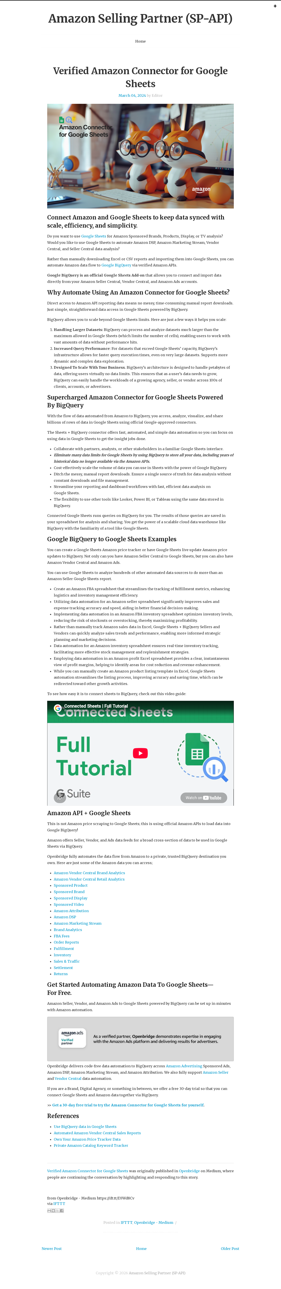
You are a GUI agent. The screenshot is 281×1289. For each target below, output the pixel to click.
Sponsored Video (69, 904)
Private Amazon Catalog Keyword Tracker (91, 1145)
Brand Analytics (68, 930)
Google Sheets (93, 236)
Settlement (63, 967)
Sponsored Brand (69, 892)
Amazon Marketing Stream (77, 923)
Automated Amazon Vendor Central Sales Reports (97, 1133)
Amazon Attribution (71, 911)
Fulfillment (64, 948)
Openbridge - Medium (153, 1222)
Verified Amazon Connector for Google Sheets (87, 1171)
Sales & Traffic (67, 961)
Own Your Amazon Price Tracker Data (87, 1139)
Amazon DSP (65, 917)
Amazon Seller (216, 1072)
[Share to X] (57, 1210)
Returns (61, 974)
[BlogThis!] (53, 1210)
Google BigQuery (116, 265)
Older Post (230, 1248)
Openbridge (189, 1171)
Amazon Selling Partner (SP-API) (141, 18)
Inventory (62, 955)
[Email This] (49, 1210)
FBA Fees (62, 936)
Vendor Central (68, 1078)
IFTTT (59, 1203)
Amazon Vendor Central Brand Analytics (89, 873)
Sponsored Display (70, 898)
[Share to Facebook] (61, 1210)
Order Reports (66, 942)
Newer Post (52, 1248)
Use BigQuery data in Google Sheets (85, 1126)
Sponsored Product (71, 885)
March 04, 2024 (132, 95)
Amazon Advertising (184, 1066)
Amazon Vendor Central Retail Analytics (89, 879)
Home (140, 41)
